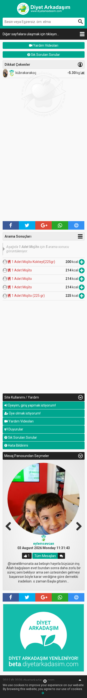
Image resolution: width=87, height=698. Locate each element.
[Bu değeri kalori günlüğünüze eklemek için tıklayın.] (82, 262)
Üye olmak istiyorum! (24, 413)
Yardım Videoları (45, 45)
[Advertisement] (43, 174)
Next (77, 525)
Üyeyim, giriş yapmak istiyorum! (31, 405)
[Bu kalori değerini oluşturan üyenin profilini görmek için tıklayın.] (5, 262)
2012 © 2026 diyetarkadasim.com (28, 680)
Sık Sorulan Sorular (45, 55)
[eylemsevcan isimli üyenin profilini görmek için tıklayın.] (43, 499)
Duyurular (15, 429)
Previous (10, 525)
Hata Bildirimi (17, 445)
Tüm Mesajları (45, 556)
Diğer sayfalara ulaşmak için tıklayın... (31, 34)
